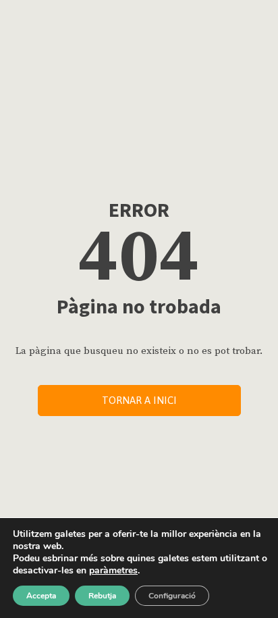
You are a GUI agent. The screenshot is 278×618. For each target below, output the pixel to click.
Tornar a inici (139, 400)
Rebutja (102, 595)
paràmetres (113, 571)
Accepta (41, 595)
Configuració (172, 595)
